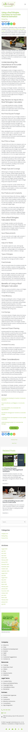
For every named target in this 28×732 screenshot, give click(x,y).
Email (4, 713)
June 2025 (4, 553)
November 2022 (5, 591)
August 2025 (4, 549)
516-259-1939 (6, 710)
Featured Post (5, 538)
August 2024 (4, 573)
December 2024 (5, 564)
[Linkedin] (8, 24)
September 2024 (5, 571)
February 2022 (5, 599)
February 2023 (5, 586)
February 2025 (5, 560)
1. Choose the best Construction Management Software (13, 469)
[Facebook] (3, 24)
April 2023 (4, 582)
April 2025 (4, 555)
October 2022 (5, 593)
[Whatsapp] (11, 24)
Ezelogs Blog (4, 19)
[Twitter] (5, 24)
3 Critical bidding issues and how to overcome (13, 501)
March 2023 (4, 584)
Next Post (14, 443)
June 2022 (4, 595)
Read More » (5, 483)
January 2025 (5, 562)
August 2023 (4, 577)
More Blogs (14, 428)
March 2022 (4, 597)
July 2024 (4, 575)
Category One (5, 533)
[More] (14, 24)
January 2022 (5, 602)
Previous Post (14, 439)
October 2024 (5, 568)
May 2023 (4, 580)
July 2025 (4, 551)
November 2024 (5, 566)
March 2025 (4, 557)
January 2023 (5, 588)
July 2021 (4, 604)
